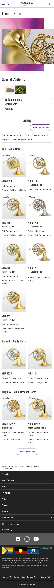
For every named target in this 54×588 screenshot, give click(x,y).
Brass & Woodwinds (25, 466)
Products (37, 466)
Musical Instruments (9, 466)
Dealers (5, 505)
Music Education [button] (8, 480)
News (4, 486)
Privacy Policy (32, 577)
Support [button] (5, 511)
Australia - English (12, 524)
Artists (4, 498)
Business (5, 529)
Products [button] (5, 474)
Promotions (6, 492)
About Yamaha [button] (7, 517)
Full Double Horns (10, 135)
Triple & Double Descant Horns (16, 139)
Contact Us (7, 577)
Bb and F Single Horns (35, 135)
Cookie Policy (46, 577)
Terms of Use (19, 577)
